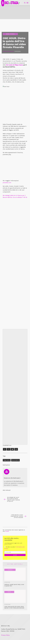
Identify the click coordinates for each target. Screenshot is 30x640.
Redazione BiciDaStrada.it (12, 478)
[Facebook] (8, 449)
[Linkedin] (16, 449)
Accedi (7, 531)
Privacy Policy (5, 635)
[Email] (12, 449)
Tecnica (12, 34)
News (7, 34)
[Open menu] (27, 3)
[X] (4, 449)
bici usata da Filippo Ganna (14, 65)
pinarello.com (7, 182)
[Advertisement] (15, 260)
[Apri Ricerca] (24, 2)
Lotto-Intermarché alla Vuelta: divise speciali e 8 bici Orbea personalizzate (14, 607)
